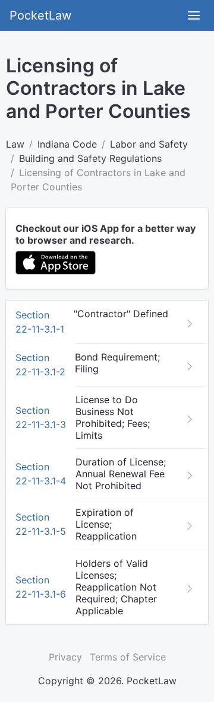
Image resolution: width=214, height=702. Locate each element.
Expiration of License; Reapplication (106, 524)
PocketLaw (40, 15)
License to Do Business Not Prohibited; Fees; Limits (112, 417)
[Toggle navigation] (193, 15)
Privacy (65, 657)
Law (15, 144)
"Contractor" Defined (121, 314)
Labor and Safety (149, 144)
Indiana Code (67, 144)
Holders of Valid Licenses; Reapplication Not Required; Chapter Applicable (116, 587)
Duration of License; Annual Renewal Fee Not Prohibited (120, 474)
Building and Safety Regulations (90, 158)
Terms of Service (128, 657)
